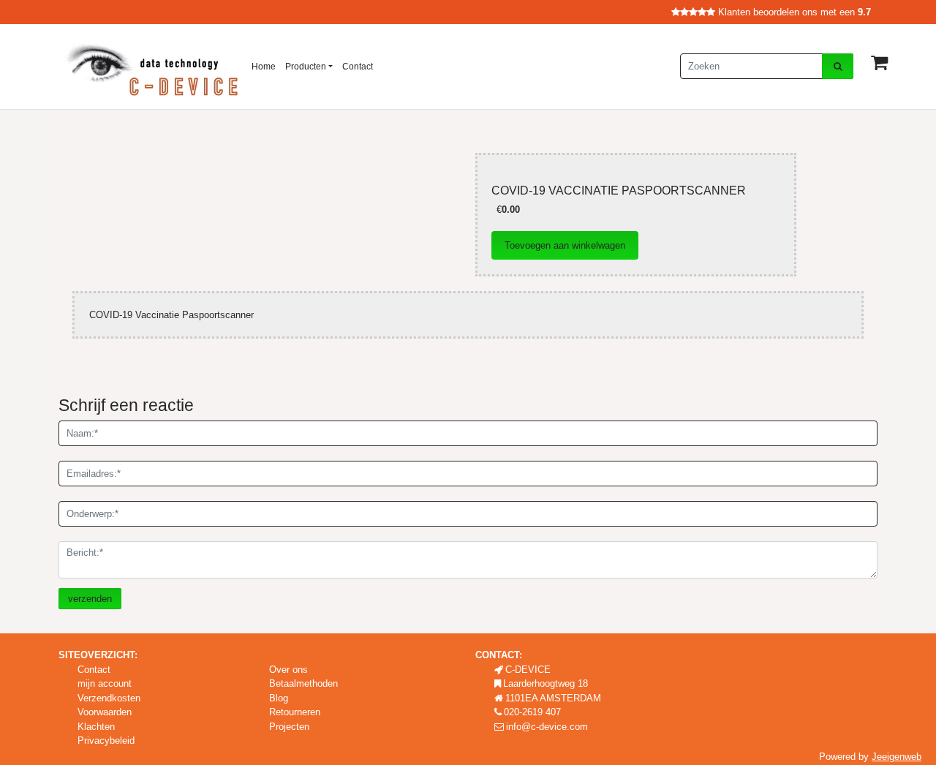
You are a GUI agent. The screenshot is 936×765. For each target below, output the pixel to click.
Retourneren (294, 711)
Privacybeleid (106, 740)
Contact (357, 66)
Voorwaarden (105, 711)
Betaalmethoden (303, 683)
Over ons (288, 669)
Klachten (96, 726)
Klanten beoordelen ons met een (793, 12)
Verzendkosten (109, 698)
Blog (278, 698)
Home (264, 66)
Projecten (289, 726)
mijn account (105, 683)
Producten (305, 66)
